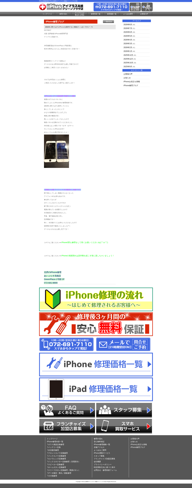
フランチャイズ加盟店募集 (104, 459)
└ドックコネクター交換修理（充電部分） (63, 462)
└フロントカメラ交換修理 (57, 453)
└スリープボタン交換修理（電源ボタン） (63, 470)
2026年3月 (128, 43)
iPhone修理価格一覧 (102, 444)
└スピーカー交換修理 (55, 464)
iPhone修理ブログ (131, 85)
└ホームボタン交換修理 (56, 467)
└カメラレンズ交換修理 (56, 459)
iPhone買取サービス (102, 453)
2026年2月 (128, 47)
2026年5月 (128, 36)
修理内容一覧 (95, 14)
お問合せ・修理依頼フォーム (105, 470)
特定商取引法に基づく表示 (104, 467)
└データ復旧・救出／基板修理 (59, 473)
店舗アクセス (99, 447)
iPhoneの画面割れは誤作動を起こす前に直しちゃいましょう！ (87, 256)
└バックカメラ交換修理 (56, 456)
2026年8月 (128, 24)
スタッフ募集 (99, 456)
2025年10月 (128, 63)
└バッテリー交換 (54, 447)
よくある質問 (128, 14)
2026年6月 (128, 32)
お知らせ (127, 78)
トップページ (47, 14)
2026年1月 (128, 51)
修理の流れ (63, 14)
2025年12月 (128, 55)
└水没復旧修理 (53, 450)
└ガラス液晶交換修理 (55, 444)
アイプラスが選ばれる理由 (79, 14)
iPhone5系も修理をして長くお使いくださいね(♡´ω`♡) (84, 242)
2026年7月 (128, 28)
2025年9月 (128, 66)
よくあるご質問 (100, 450)
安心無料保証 (99, 442)
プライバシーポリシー (103, 464)
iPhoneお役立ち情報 (132, 82)
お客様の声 (144, 14)
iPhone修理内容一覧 (55, 442)
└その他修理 (52, 476)
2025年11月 (128, 59)
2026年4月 (128, 40)
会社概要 (97, 462)
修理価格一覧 (111, 14)
